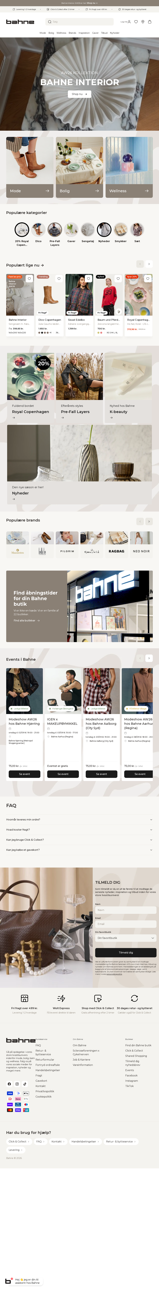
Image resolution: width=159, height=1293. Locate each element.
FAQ (38, 1045)
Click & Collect (134, 1050)
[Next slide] (149, 264)
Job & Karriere (81, 1059)
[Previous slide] (140, 264)
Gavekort (41, 1080)
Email (98, 918)
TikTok (129, 1086)
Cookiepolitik (44, 1096)
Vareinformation (83, 1064)
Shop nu (77, 94)
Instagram (131, 1080)
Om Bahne (79, 1045)
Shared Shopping (136, 1055)
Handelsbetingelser (48, 1070)
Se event (24, 774)
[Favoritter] (136, 22)
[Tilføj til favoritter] (29, 278)
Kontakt (41, 1086)
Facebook (131, 1075)
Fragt (39, 1075)
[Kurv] (150, 22)
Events (129, 1070)
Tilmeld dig (126, 952)
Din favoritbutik (103, 932)
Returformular (45, 1059)
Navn (97, 904)
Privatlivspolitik (45, 1091)
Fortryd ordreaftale (48, 1064)
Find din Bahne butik (138, 1045)
